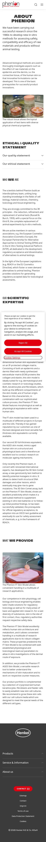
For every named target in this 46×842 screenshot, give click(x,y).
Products (8, 753)
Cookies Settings (12, 358)
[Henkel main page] (11, 4)
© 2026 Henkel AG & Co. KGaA (23, 830)
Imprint (23, 806)
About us (8, 771)
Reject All (23, 342)
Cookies (23, 821)
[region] (23, 336)
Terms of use (23, 811)
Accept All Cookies (23, 351)
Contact (21, 789)
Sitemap (23, 795)
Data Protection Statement (23, 816)
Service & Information (15, 762)
